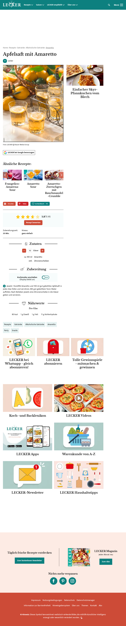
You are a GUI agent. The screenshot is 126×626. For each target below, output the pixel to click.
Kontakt (93, 605)
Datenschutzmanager (86, 600)
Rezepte (27, 5)
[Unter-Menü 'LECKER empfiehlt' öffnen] (64, 5)
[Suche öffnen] (109, 5)
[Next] (61, 175)
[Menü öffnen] (121, 4)
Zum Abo (106, 561)
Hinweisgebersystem (61, 605)
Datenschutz (69, 600)
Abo (100, 605)
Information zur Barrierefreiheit (37, 605)
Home (5, 47)
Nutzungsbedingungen (52, 600)
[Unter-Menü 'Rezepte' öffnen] (32, 5)
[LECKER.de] (12, 4)
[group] (33, 184)
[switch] (45, 277)
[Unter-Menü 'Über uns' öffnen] (77, 5)
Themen (84, 605)
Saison (39, 5)
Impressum (36, 600)
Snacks (15, 330)
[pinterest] (63, 581)
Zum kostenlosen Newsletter (29, 560)
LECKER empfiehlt (54, 5)
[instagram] (72, 581)
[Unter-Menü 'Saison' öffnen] (43, 5)
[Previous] (5, 175)
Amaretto (50, 47)
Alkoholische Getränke (35, 47)
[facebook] (53, 581)
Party (6, 330)
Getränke (21, 47)
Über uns (71, 5)
